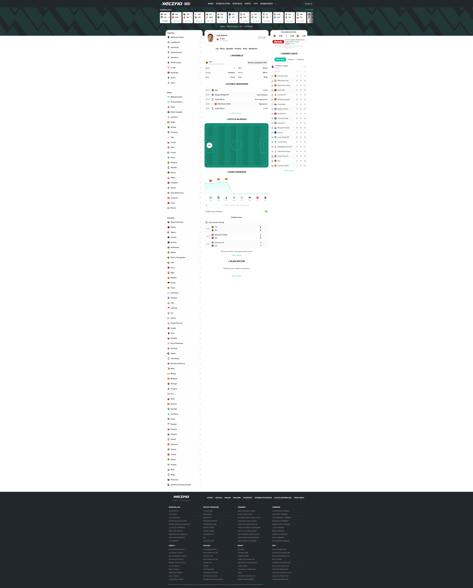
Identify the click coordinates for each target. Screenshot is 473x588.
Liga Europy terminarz (280, 514)
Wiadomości (253, 48)
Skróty (248, 3)
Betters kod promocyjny (246, 576)
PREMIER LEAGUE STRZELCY (177, 563)
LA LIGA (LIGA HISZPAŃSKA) (177, 528)
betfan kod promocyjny (280, 566)
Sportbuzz (237, 3)
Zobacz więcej (236, 113)
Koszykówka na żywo (210, 559)
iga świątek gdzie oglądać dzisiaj (249, 518)
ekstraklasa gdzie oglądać (247, 521)
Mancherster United (210, 521)
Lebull (240, 573)
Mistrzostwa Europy (210, 576)
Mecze (222, 48)
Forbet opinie (242, 566)
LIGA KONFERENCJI (174, 518)
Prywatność (247, 497)
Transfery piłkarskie (210, 573)
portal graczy (299, 497)
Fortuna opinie (243, 553)
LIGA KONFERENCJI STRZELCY (178, 556)
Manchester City (209, 534)
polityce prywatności (258, 585)
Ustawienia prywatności (263, 497)
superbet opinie (243, 556)
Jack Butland (249, 26)
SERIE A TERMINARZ (278, 531)
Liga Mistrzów (173, 511)
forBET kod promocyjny (246, 559)
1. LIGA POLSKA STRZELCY (176, 579)
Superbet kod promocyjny (281, 563)
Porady (205, 566)
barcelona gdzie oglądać (246, 511)
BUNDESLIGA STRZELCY (176, 573)
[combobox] (262, 38)
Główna (222, 26)
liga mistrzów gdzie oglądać (213, 579)
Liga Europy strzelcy (176, 553)
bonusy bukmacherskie (246, 579)
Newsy (211, 3)
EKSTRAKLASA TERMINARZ (280, 521)
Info (217, 48)
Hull (241, 26)
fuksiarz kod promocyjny (247, 569)
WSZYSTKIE (309, 10)
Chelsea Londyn (208, 531)
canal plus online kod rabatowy (249, 528)
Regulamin (237, 497)
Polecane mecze (208, 569)
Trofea (245, 48)
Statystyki (229, 48)
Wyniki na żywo (223, 3)
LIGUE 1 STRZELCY (174, 576)
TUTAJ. (293, 43)
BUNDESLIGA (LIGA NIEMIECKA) (178, 534)
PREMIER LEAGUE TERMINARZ (281, 524)
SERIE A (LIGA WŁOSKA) (176, 531)
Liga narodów (173, 541)
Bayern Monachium (209, 524)
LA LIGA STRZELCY (174, 566)
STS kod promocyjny (279, 549)
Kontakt (210, 497)
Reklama (228, 497)
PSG (204, 538)
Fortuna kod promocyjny (281, 553)
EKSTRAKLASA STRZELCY (176, 559)
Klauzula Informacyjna (282, 497)
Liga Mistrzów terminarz (280, 511)
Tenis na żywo (208, 556)
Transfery (238, 48)
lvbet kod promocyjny (280, 569)
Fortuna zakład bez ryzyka (282, 573)
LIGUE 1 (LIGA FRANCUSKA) (177, 538)
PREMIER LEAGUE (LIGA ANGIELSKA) (179, 524)
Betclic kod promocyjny (280, 556)
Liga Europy (173, 514)
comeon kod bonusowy (280, 579)
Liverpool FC (207, 518)
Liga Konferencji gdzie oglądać (249, 534)
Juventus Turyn (208, 541)
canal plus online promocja (247, 524)
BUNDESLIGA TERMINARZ (279, 534)
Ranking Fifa (207, 563)
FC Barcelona (208, 511)
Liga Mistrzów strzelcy (177, 549)
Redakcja (219, 497)
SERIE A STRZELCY (174, 569)
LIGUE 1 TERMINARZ (278, 538)
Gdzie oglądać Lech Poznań (247, 541)
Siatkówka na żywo (210, 549)
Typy (256, 3)
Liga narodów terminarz (280, 541)
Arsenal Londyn (208, 528)
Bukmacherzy (266, 3)
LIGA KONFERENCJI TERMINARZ (281, 518)
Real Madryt (207, 514)
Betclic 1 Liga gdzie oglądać (247, 531)
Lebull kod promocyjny (280, 576)
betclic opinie (277, 559)
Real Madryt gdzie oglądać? (247, 563)
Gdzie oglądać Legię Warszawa (248, 538)
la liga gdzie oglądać (245, 514)
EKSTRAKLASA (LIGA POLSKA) (177, 521)
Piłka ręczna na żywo (210, 553)
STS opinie (241, 549)
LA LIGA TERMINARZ (278, 528)
